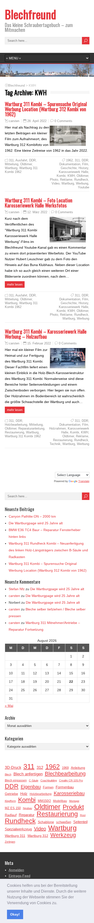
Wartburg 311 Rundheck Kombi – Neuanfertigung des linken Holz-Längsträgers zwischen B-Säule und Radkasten (48, 550)
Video (56, 183)
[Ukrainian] (86, 467)
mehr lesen (14, 284)
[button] (59, 903)
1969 (65, 768)
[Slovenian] (76, 467)
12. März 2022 (37, 212)
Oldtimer (26, 164)
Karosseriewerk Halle (73, 172)
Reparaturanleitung (31, 428)
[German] (57, 460)
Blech (8, 774)
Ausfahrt (21, 160)
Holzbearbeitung (16, 424)
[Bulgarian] (62, 460)
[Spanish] (81, 467)
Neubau (27, 808)
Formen (48, 787)
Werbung (82, 183)
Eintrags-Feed (19, 876)
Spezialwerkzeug (18, 829)
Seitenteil (80, 822)
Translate (83, 481)
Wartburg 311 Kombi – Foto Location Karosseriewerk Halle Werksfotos (38, 202)
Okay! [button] (15, 914)
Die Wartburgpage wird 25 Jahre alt (36, 523)
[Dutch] (71, 460)
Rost (83, 815)
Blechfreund (30, 14)
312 (40, 767)
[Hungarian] (86, 460)
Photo (54, 179)
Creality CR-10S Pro (71, 780)
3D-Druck (13, 767)
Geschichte (69, 168)
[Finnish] (76, 460)
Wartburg (11, 168)
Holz (23, 794)
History (83, 168)
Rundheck (81, 179)
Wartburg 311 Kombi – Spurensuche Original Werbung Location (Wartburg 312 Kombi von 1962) (46, 109)
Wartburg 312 (37, 836)
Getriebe (11, 794)
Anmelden (16, 870)
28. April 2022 (37, 121)
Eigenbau (31, 786)
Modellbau (60, 801)
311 (11, 160)
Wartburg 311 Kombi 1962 (21, 170)
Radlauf (11, 815)
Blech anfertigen (28, 774)
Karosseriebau (69, 793)
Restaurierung (14, 432)
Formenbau (65, 787)
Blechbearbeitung (65, 774)
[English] (52, 460)
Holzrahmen (57, 428)
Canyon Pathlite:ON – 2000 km (32, 516)
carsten (14, 121)
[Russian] (67, 467)
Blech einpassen (16, 780)
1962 (69, 160)
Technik (55, 444)
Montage (74, 801)
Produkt (73, 807)
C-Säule (33, 780)
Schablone (46, 822)
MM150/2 (44, 801)
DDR (32, 160)
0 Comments (63, 121)
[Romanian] (62, 467)
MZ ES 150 (13, 808)
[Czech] (67, 460)
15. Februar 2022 (39, 343)
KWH (71, 176)
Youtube (83, 187)
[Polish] (57, 467)
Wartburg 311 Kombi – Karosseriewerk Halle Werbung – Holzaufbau (46, 334)
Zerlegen (10, 841)
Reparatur (26, 815)
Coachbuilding (48, 780)
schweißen (63, 822)
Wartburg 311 (15, 836)
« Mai (9, 706)
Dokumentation (69, 164)
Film (85, 164)
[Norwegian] (52, 467)
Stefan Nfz (17, 589)
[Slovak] (71, 467)
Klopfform (10, 801)
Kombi (61, 176)
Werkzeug (63, 835)
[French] (81, 460)
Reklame (66, 179)
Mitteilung (11, 164)
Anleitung (78, 768)
